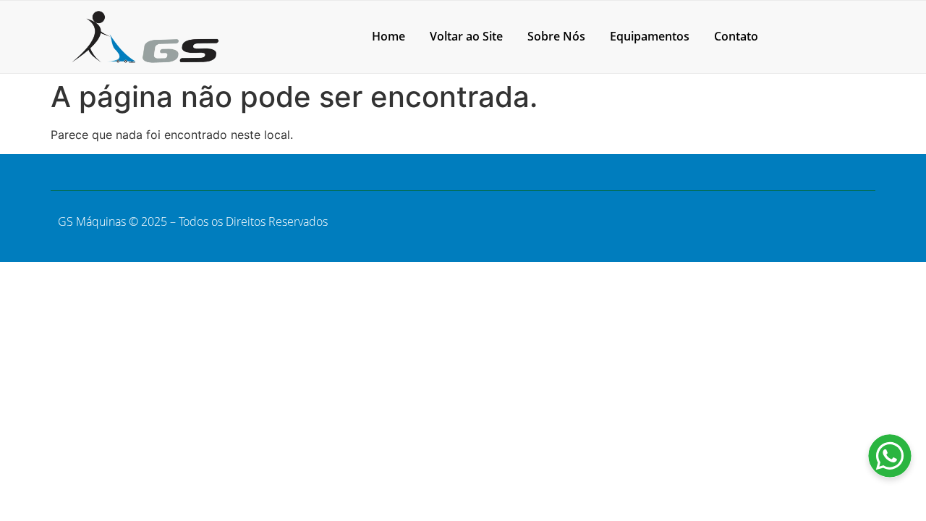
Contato (736, 36)
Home (388, 36)
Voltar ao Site (466, 36)
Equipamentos (649, 36)
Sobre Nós (556, 36)
